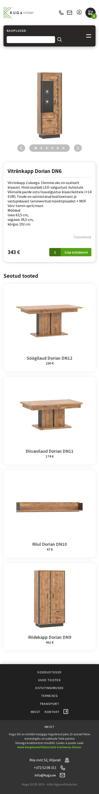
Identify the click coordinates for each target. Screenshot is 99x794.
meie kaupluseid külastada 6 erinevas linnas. (49, 747)
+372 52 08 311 (61, 12)
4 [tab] (52, 148)
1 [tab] (36, 148)
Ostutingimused (49, 688)
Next (78, 148)
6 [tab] (63, 148)
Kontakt (52, 711)
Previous (21, 148)
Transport (49, 704)
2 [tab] (41, 148)
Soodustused (49, 672)
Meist (36, 711)
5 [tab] (58, 148)
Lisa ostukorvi (76, 252)
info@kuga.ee (69, 12)
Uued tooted (49, 680)
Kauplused (16, 31)
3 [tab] (47, 148)
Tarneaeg (49, 696)
